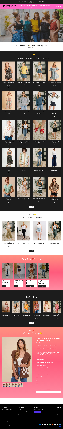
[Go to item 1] (3, 385)
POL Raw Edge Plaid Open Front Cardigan (24, 169)
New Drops (18, 58)
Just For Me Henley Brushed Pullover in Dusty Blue (39, 112)
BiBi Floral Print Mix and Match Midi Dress (6, 314)
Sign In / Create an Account (7, 409)
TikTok (58, 414)
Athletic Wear (48, 5)
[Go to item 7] (21, 385)
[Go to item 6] (18, 385)
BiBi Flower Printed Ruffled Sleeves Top (46, 314)
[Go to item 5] (15, 385)
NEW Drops (23, 5)
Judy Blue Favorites (41, 58)
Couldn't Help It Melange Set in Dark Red (56, 316)
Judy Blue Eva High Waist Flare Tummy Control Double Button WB (39, 169)
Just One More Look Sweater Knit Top (24, 82)
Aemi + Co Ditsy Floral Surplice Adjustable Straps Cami (8, 83)
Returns (19, 412)
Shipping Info (20, 409)
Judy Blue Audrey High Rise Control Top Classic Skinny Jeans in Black (24, 242)
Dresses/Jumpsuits (32, 7)
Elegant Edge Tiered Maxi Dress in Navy (39, 199)
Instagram (59, 416)
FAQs (19, 414)
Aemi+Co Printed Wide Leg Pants (9, 111)
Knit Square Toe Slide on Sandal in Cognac (16, 315)
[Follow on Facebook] (2, 421)
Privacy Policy (20, 416)
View (4, 286)
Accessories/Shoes (40, 7)
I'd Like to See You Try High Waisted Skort (39, 83)
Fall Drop (28, 5)
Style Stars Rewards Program (23, 411)
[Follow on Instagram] (5, 421)
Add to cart (48, 389)
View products (30, 286)
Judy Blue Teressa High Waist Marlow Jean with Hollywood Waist (54, 242)
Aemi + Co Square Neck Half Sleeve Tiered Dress (54, 83)
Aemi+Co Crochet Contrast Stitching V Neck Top (54, 112)
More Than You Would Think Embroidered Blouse (9, 142)
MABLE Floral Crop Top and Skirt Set (8, 169)
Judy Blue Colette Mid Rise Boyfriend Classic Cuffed (24, 142)
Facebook (59, 412)
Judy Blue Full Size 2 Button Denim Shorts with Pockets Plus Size (39, 242)
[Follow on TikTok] (7, 421)
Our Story (58, 409)
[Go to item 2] (6, 385)
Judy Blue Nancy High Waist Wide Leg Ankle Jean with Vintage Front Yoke (9, 244)
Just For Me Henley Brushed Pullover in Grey (24, 112)
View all (31, 206)
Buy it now (48, 392)
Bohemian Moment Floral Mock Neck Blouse (36, 316)
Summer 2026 (42, 5)
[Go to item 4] (12, 385)
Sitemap (58, 411)
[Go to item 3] (9, 385)
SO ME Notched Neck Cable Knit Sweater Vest (8, 199)
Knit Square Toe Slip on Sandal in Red (39, 142)
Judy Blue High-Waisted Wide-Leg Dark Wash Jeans (54, 169)
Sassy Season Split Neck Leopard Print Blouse (54, 142)
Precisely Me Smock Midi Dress (23, 198)
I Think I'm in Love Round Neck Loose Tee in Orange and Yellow (26, 316)
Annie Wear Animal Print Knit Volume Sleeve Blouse (54, 199)
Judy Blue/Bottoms (35, 5)
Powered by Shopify (9, 425)
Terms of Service (21, 417)
